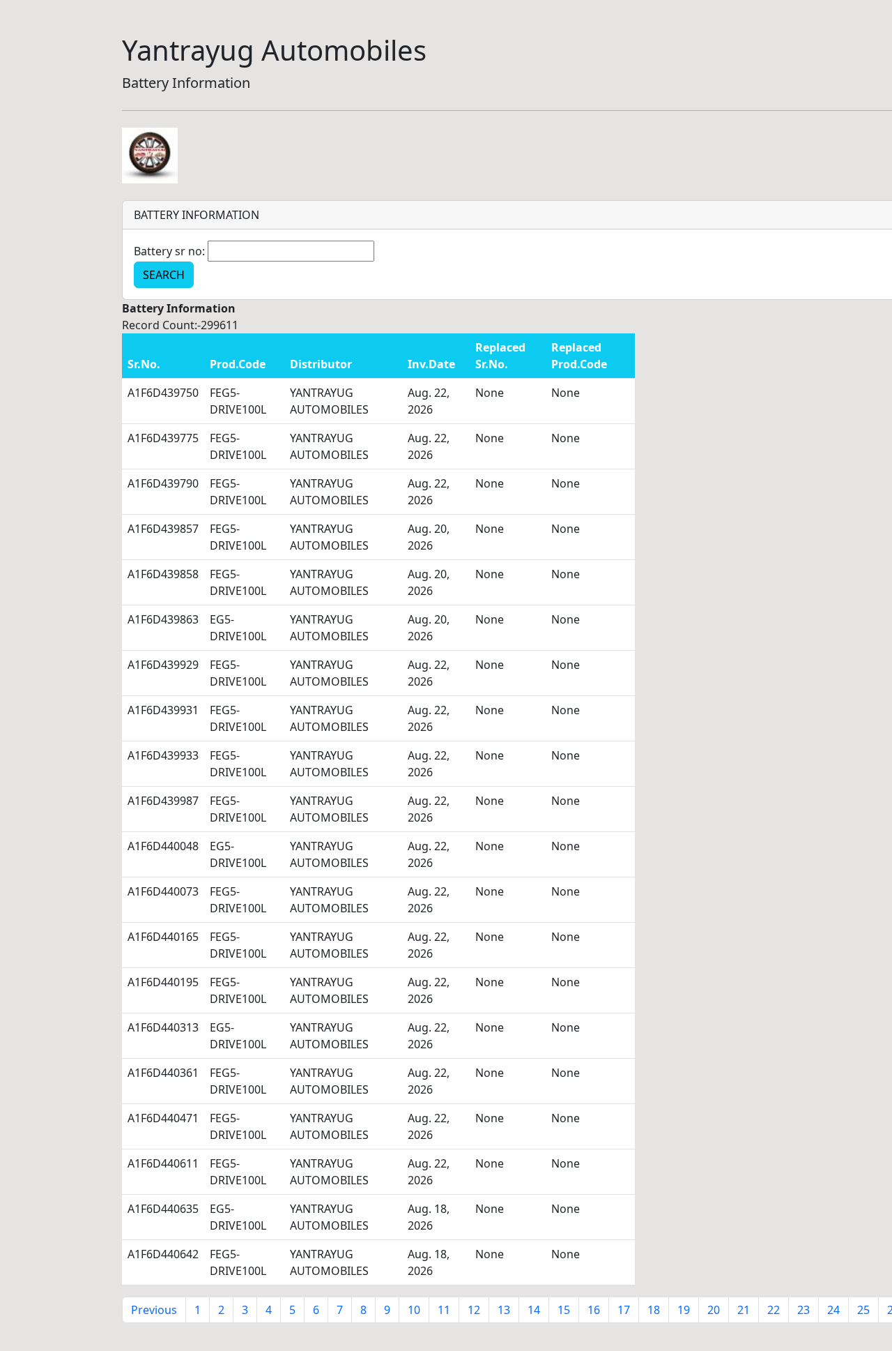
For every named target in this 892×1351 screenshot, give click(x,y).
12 (474, 1310)
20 (713, 1310)
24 (833, 1310)
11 (444, 1310)
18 (653, 1310)
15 (564, 1310)
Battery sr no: (169, 251)
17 (623, 1310)
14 (534, 1310)
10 (414, 1310)
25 (863, 1310)
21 (743, 1310)
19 (683, 1310)
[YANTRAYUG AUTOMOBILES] (150, 154)
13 (504, 1310)
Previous (154, 1310)
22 (773, 1310)
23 (803, 1310)
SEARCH (164, 274)
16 (593, 1310)
